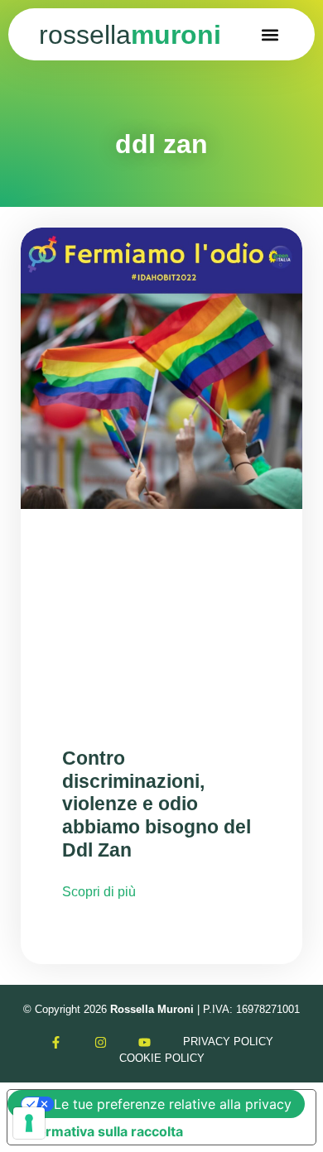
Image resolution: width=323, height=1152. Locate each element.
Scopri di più (99, 892)
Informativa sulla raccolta (102, 1131)
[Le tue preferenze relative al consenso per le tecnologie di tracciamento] (29, 1123)
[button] (270, 34)
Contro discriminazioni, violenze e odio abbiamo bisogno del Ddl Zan (156, 804)
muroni (130, 35)
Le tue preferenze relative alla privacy (173, 1104)
